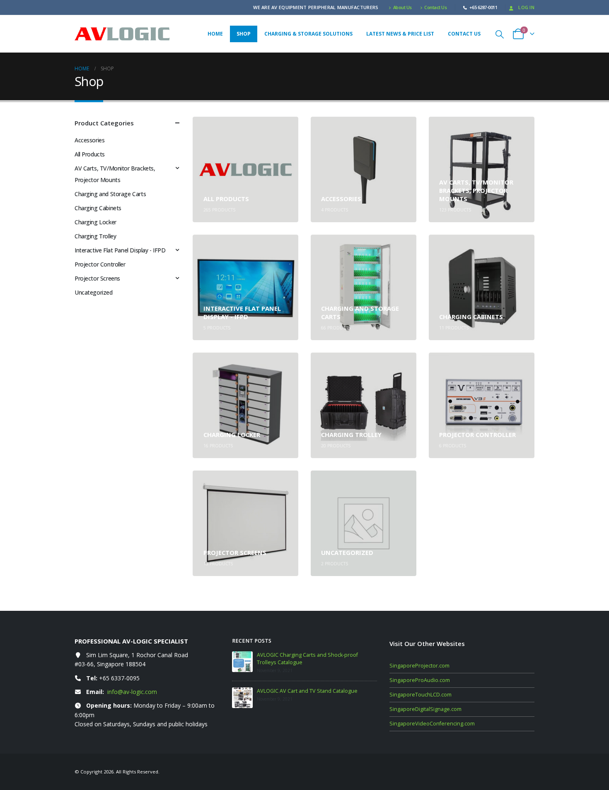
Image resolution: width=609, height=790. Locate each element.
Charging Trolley (95, 236)
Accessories (89, 140)
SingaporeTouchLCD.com (420, 694)
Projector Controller (100, 264)
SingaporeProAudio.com (419, 680)
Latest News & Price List (400, 33)
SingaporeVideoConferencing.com (432, 723)
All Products (90, 154)
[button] (500, 34)
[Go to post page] (242, 661)
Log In (526, 7)
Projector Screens (97, 278)
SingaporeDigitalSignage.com (425, 709)
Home (215, 33)
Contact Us (435, 7)
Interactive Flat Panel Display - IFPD (120, 250)
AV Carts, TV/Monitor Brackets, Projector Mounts (115, 174)
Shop (244, 33)
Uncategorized (94, 292)
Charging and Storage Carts (110, 194)
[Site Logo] (122, 33)
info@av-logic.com (132, 692)
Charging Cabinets (98, 208)
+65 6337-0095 (119, 678)
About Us (402, 7)
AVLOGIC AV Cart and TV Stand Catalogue (307, 690)
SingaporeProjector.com (419, 665)
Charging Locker (95, 222)
